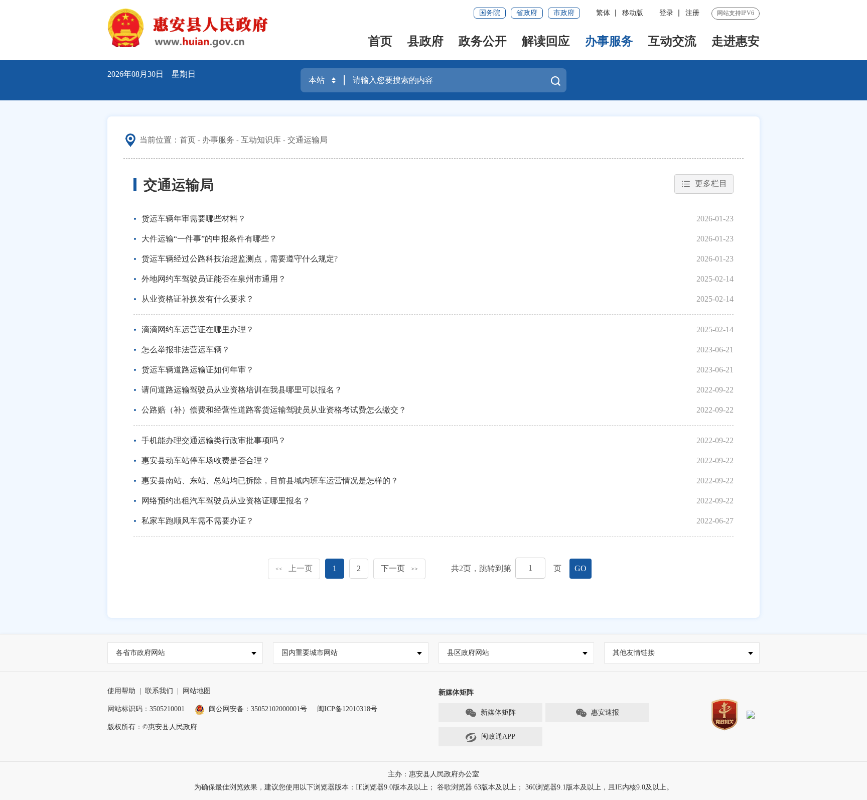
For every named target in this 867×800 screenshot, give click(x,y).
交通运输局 (307, 140)
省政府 (526, 13)
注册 (692, 13)
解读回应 (546, 41)
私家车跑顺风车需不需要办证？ (197, 520)
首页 (380, 41)
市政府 (563, 13)
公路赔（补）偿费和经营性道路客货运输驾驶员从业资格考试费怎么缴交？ (273, 410)
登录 (666, 13)
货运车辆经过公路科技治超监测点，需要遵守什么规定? (239, 258)
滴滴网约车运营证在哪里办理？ (197, 329)
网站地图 (197, 691)
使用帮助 (121, 691)
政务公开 (483, 41)
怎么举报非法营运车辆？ (185, 349)
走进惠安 (735, 41)
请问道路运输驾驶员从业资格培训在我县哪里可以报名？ (241, 389)
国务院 (489, 13)
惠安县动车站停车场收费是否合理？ (205, 460)
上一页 (294, 568)
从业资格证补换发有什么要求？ (197, 299)
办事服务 (609, 41)
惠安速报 (605, 712)
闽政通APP (498, 736)
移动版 (632, 13)
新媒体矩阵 (498, 712)
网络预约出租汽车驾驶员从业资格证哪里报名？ (225, 500)
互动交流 (672, 41)
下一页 (399, 568)
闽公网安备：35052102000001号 (258, 709)
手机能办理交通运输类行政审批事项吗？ (213, 440)
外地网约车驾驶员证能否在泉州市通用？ (213, 279)
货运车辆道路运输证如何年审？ (197, 369)
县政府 (425, 41)
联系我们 (159, 691)
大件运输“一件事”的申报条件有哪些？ (209, 238)
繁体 (603, 13)
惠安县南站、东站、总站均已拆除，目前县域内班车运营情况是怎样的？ (269, 480)
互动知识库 (261, 140)
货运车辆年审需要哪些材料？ (193, 218)
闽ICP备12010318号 (347, 709)
